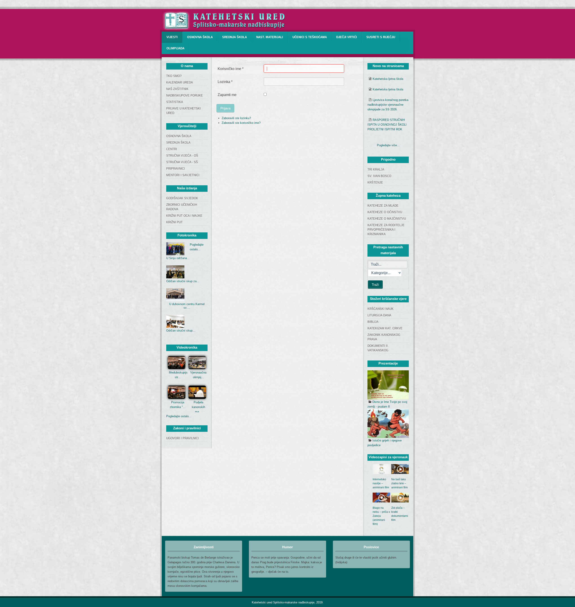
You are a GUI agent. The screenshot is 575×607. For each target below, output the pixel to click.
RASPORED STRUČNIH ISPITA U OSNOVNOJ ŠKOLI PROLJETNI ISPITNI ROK (387, 124)
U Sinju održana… (178, 258)
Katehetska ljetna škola (388, 79)
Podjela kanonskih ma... (198, 407)
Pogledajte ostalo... (178, 416)
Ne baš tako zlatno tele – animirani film (399, 483)
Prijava (225, 108)
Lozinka (225, 82)
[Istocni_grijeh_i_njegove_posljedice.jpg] (388, 423)
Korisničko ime (230, 69)
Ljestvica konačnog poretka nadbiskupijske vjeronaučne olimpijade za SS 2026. (387, 104)
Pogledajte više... (388, 145)
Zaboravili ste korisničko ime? (241, 122)
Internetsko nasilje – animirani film (381, 483)
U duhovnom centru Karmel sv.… (187, 305)
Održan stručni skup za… (182, 281)
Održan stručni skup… (180, 330)
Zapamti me (227, 95)
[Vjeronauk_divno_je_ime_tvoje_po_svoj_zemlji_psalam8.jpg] (388, 385)
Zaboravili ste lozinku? (236, 118)
